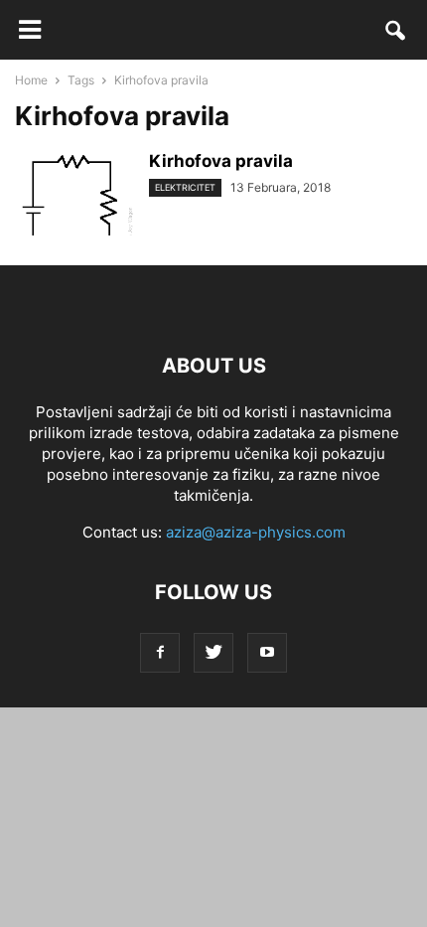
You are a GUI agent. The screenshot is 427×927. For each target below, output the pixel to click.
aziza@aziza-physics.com (256, 532)
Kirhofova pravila (221, 161)
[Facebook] (160, 652)
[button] (396, 34)
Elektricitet (185, 187)
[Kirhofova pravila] (74, 204)
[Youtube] (267, 652)
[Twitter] (213, 652)
